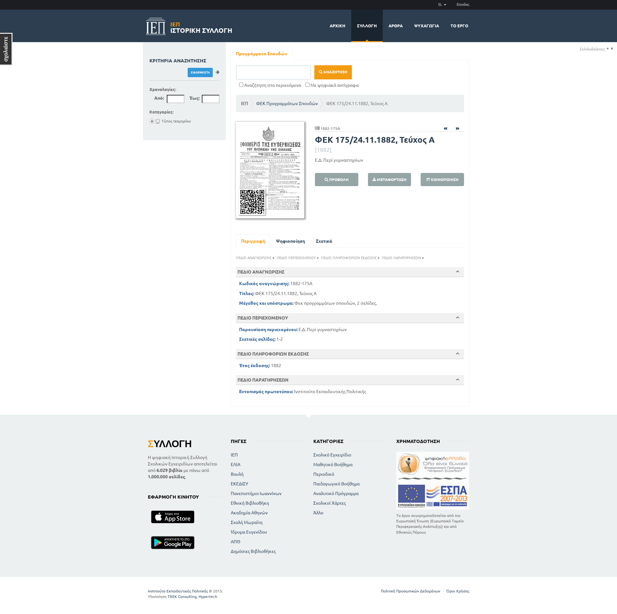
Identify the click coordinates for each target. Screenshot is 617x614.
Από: (159, 98)
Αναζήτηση (334, 72)
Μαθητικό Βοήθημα (333, 464)
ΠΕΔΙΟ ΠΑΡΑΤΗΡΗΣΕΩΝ (401, 258)
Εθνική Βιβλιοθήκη (250, 503)
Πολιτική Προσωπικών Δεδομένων (410, 591)
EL (440, 4)
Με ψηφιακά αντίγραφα (334, 85)
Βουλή (237, 474)
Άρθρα (396, 25)
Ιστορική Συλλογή (201, 26)
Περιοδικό (323, 474)
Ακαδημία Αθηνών (249, 512)
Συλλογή (367, 25)
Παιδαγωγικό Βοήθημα (336, 483)
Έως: (194, 98)
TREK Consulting (182, 596)
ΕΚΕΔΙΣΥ (239, 483)
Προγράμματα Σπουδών (261, 53)
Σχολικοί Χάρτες (329, 503)
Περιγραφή (253, 241)
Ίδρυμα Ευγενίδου (249, 532)
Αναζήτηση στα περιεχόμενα (272, 85)
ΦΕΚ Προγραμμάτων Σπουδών (287, 103)
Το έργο (459, 25)
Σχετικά (324, 241)
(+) (607, 48)
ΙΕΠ (244, 103)
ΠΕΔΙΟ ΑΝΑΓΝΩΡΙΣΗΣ (254, 258)
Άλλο (318, 512)
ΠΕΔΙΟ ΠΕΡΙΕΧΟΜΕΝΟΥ (296, 258)
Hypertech (208, 596)
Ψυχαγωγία (426, 25)
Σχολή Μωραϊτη (247, 522)
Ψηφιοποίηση (290, 241)
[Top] (457, 271)
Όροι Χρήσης (457, 591)
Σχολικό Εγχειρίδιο (332, 454)
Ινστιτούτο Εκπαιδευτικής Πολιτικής (178, 591)
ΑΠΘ (235, 541)
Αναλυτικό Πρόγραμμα (336, 493)
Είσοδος (463, 4)
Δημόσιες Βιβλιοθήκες (253, 551)
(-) (611, 48)
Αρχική (337, 25)
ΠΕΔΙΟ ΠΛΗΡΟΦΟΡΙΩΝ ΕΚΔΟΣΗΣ (349, 258)
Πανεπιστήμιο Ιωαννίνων (256, 493)
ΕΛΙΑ (235, 464)
